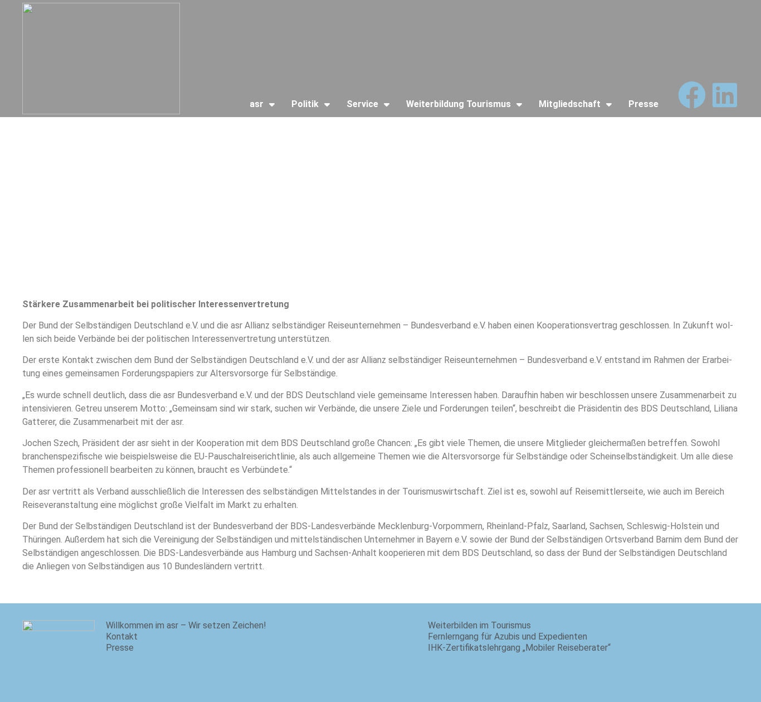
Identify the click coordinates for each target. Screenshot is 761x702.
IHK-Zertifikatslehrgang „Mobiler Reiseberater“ (519, 647)
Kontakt (122, 636)
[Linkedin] (725, 95)
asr (257, 104)
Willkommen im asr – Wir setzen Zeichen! (186, 625)
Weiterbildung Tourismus (458, 104)
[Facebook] (692, 95)
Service (362, 104)
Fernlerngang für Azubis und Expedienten (507, 636)
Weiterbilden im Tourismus (479, 625)
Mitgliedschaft (570, 104)
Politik (305, 104)
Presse (643, 104)
